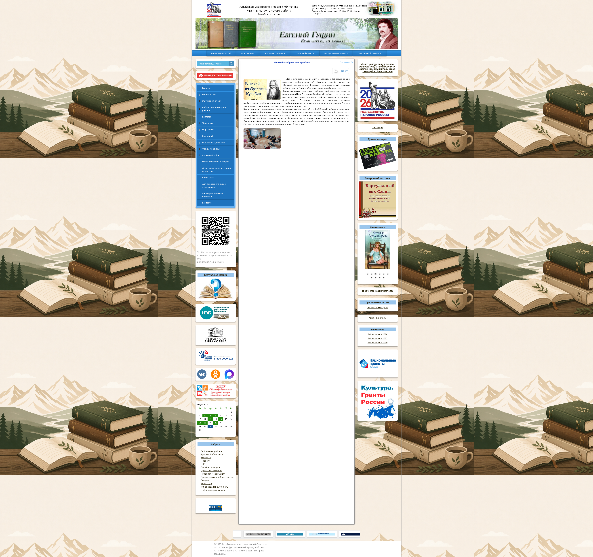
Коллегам (207, 116)
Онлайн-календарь (211, 467)
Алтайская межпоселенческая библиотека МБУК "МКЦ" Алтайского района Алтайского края (269, 10)
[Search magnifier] (231, 63)
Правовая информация (213, 473)
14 (221, 419)
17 (200, 422)
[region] (297, 33)
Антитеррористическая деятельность (214, 185)
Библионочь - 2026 (377, 334)
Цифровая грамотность (213, 489)
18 (205, 422)
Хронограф (207, 136)
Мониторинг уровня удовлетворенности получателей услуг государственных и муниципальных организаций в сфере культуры (377, 68)
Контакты (207, 202)
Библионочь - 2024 (377, 342)
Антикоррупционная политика (212, 195)
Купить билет (247, 53)
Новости (205, 460)
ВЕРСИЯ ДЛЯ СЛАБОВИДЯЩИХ (217, 75)
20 (216, 422)
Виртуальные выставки (336, 53)
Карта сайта (208, 177)
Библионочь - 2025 (377, 338)
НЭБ (203, 464)
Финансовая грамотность (214, 486)
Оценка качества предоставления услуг (216, 170)
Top (585, 549)
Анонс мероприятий (221, 53)
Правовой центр (304, 53)
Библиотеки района (211, 451)
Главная (206, 88)
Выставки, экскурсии (377, 307)
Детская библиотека (212, 454)
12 (210, 419)
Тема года (206, 483)
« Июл (200, 433)
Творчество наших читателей (377, 290)
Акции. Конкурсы (377, 317)
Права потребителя (211, 470)
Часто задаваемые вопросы (216, 161)
